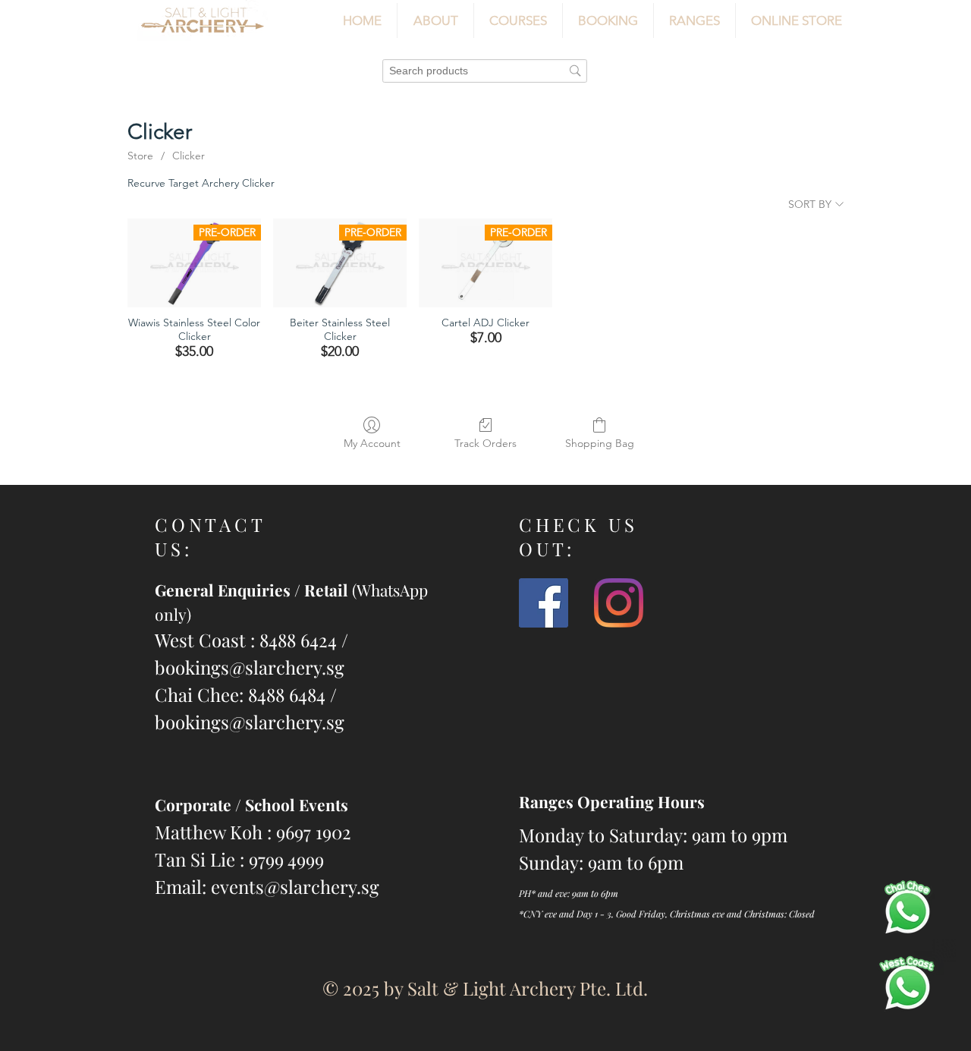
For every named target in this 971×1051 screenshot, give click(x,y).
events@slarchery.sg (295, 886)
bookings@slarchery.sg (249, 667)
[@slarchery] (618, 603)
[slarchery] (543, 603)
